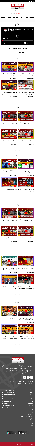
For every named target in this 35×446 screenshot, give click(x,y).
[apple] (23, 433)
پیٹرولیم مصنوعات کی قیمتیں (26, 417)
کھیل (21, 17)
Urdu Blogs (5, 403)
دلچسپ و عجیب (29, 410)
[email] (20, 53)
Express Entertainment (9, 408)
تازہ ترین (26, 17)
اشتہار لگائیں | (13, 13)
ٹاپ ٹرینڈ (31, 408)
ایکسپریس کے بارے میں (30, 383)
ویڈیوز (32, 425)
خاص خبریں (15, 17)
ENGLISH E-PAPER (22, 1)
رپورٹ (17, 59)
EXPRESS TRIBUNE (5, 1)
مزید (17, 101)
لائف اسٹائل (30, 406)
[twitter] (12, 53)
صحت (31, 412)
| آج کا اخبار (22, 13)
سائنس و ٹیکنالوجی (17, 156)
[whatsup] (15, 53)
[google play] (12, 433)
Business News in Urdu (8, 399)
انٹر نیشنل (31, 399)
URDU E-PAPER (13, 1)
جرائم (32, 428)
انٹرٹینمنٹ (17, 303)
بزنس (32, 423)
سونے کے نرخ (30, 414)
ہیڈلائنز (17, 205)
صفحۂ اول (31, 17)
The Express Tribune (8, 406)
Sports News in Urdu (8, 392)
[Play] (26, 67)
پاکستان (9, 17)
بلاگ (32, 421)
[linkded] (17, 53)
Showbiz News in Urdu (8, 390)
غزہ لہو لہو (31, 395)
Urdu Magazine (6, 401)
